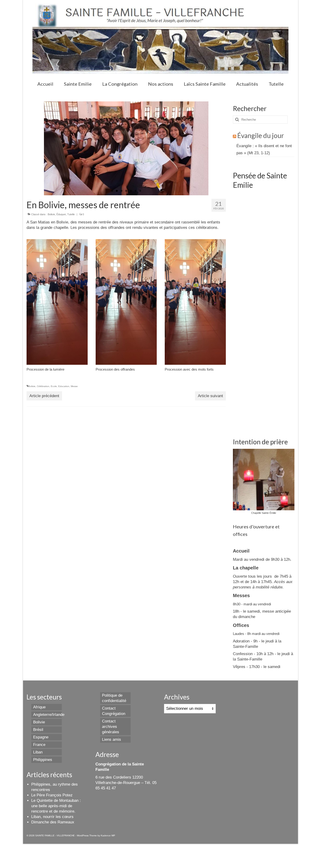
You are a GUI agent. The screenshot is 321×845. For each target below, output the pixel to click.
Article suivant (210, 396)
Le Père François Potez (52, 795)
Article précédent (44, 396)
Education (63, 386)
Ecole (54, 386)
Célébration (43, 386)
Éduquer (61, 214)
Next (212, 148)
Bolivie (51, 214)
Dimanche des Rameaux (52, 822)
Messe (74, 386)
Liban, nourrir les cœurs (52, 816)
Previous (40, 148)
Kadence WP (108, 835)
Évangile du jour (260, 135)
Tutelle (71, 214)
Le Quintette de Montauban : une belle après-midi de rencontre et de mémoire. (56, 806)
